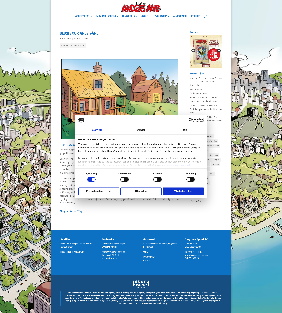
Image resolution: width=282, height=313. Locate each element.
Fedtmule (208, 160)
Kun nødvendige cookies (98, 191)
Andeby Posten (83, 16)
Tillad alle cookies (183, 191)
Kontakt (195, 16)
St (186, 243)
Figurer (217, 160)
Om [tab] (185, 130)
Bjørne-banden (213, 145)
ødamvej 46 (192, 243)
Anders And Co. (77, 45)
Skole (144, 16)
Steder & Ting (81, 38)
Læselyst (215, 164)
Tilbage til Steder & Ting (71, 211)
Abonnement (180, 16)
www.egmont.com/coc (193, 300)
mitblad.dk (150, 246)
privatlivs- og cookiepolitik (178, 165)
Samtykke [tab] (97, 130)
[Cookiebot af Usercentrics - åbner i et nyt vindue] (191, 120)
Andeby (64, 45)
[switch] (124, 179)
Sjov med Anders (106, 16)
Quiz (207, 169)
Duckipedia (128, 16)
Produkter (161, 16)
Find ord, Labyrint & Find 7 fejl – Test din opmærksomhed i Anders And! (206, 109)
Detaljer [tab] (141, 130)
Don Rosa (214, 155)
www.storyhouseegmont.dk (196, 255)
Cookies (146, 260)
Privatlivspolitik (149, 256)
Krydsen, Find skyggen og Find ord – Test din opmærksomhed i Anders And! (206, 81)
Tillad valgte (141, 191)
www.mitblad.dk (109, 246)
